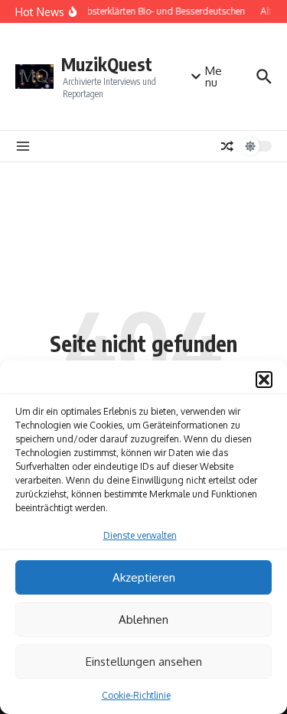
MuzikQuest (106, 64)
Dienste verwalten (140, 535)
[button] (264, 379)
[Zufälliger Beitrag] (227, 146)
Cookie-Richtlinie (136, 695)
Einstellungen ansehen (144, 661)
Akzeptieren (144, 577)
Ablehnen (143, 619)
